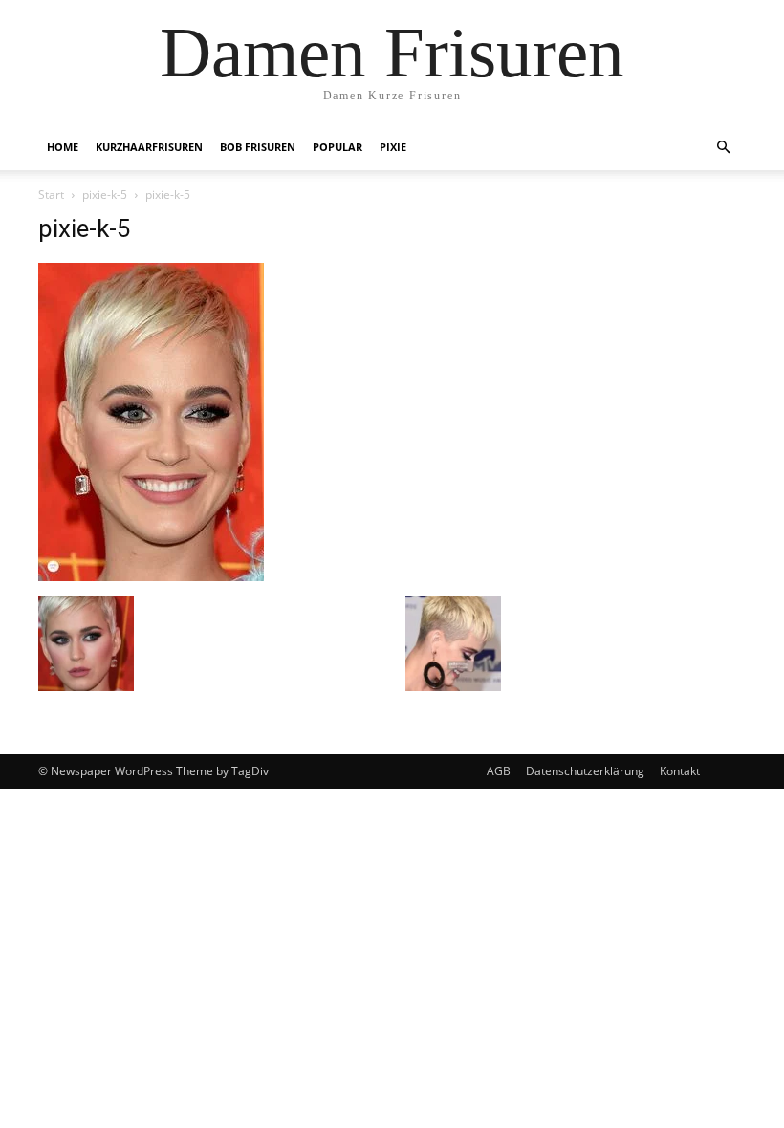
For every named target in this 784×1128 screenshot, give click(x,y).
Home (62, 147)
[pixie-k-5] (151, 576)
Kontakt (680, 771)
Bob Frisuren (257, 147)
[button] (723, 148)
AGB (499, 771)
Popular (337, 147)
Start (51, 194)
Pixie (393, 147)
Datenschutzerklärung (585, 771)
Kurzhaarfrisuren (149, 147)
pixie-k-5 (104, 194)
